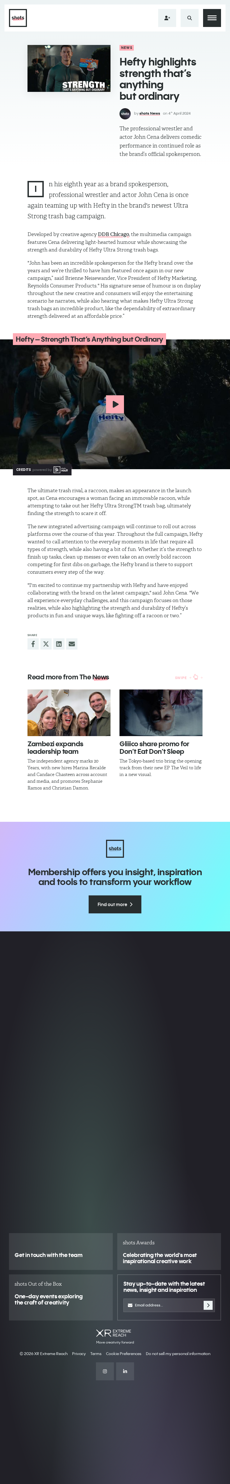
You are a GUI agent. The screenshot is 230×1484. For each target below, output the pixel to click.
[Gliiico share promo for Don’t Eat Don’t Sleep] (161, 712)
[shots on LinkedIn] (125, 1371)
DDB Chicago (113, 234)
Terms (96, 1354)
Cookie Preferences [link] (123, 1354)
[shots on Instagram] (105, 1371)
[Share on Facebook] (33, 644)
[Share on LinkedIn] (59, 644)
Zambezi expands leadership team (55, 747)
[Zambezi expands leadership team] (69, 712)
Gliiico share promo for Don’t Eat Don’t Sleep (154, 747)
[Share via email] (71, 644)
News (126, 48)
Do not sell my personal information (178, 1354)
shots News (149, 113)
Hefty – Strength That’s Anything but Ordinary (89, 339)
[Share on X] (46, 644)
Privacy (79, 1354)
